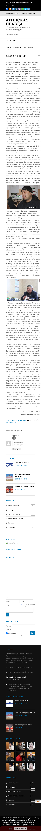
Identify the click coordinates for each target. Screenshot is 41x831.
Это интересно (13, 505)
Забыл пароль (17, 636)
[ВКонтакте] (7, 9)
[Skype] (25, 9)
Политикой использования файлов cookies (18, 825)
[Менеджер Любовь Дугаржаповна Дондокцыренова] (20, 746)
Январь (19, 47)
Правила (9, 6)
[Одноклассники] (10, 9)
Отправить (16, 449)
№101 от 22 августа (22, 462)
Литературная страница (16, 519)
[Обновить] (34, 595)
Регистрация (14, 3)
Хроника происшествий (24, 486)
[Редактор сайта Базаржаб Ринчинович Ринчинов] (10, 756)
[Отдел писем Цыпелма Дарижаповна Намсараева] (31, 746)
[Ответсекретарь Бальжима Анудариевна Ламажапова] (20, 756)
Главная (8, 47)
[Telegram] (28, 9)
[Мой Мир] (13, 9)
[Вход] (14, 438)
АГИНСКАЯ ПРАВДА (17, 22)
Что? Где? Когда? (14, 514)
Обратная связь (17, 6)
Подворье (11, 527)
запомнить (12, 633)
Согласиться (20, 828)
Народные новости (26, 3)
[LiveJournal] (16, 9)
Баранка (11, 523)
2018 (14, 47)
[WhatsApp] (22, 9)
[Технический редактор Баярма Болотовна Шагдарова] (10, 746)
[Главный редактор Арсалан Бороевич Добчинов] (31, 756)
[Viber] (19, 9)
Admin (28, 420)
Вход (7, 3)
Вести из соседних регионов (22, 475)
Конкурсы (11, 510)
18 (24, 47)
